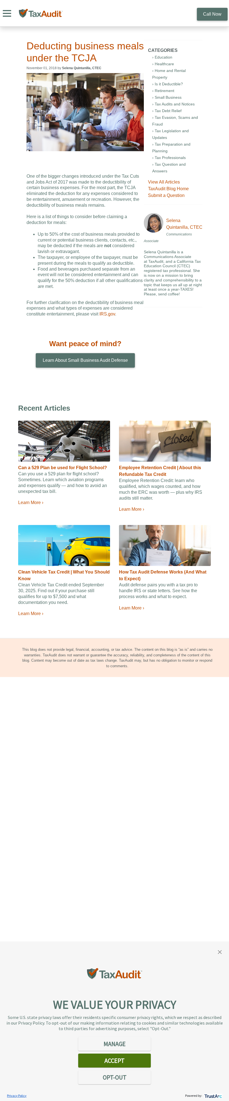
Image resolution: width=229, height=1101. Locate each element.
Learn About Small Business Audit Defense (85, 360)
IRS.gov (107, 314)
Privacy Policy (17, 1095)
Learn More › (30, 502)
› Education (162, 57)
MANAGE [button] (115, 1044)
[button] (219, 951)
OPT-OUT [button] (115, 1077)
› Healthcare (163, 64)
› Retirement (163, 90)
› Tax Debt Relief (167, 111)
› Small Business (167, 97)
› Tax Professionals (169, 157)
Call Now (212, 14)
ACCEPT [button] (114, 1060)
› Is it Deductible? (167, 84)
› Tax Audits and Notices (173, 104)
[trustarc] (212, 1095)
